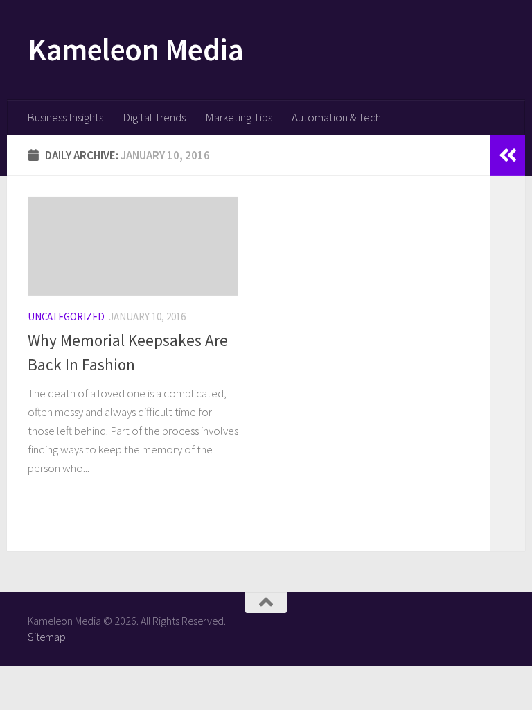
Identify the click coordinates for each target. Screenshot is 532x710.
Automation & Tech (336, 117)
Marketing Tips (238, 117)
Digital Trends (154, 117)
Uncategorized (66, 316)
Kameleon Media (135, 49)
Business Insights (65, 117)
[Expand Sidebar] (507, 155)
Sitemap (47, 636)
